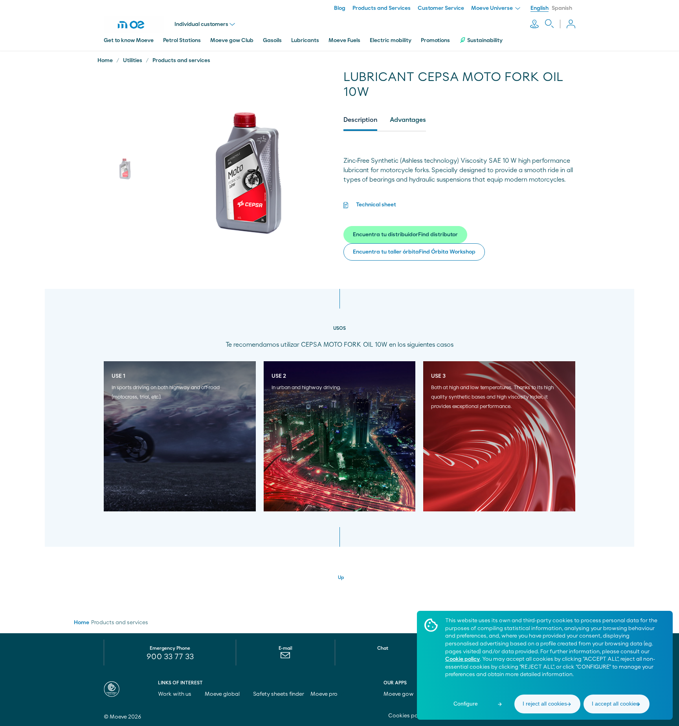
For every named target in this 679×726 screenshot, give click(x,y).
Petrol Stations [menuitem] (182, 40)
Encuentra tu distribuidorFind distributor (405, 234)
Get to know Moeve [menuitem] (129, 40)
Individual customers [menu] (201, 24)
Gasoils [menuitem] (272, 40)
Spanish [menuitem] (562, 8)
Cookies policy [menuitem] (408, 716)
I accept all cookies (615, 703)
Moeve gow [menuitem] (399, 694)
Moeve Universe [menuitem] (492, 8)
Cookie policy (462, 659)
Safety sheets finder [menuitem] (278, 694)
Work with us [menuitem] (175, 694)
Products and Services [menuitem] (381, 8)
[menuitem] (285, 657)
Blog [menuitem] (339, 8)
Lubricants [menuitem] (305, 40)
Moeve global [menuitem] (223, 694)
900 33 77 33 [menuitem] (170, 657)
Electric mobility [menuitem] (390, 40)
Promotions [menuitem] (435, 40)
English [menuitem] (539, 8)
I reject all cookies (545, 703)
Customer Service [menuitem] (441, 8)
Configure (465, 703)
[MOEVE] (139, 24)
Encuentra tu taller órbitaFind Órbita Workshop (414, 252)
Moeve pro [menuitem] (324, 694)
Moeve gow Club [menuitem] (231, 40)
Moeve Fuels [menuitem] (344, 40)
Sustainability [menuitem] (485, 40)
